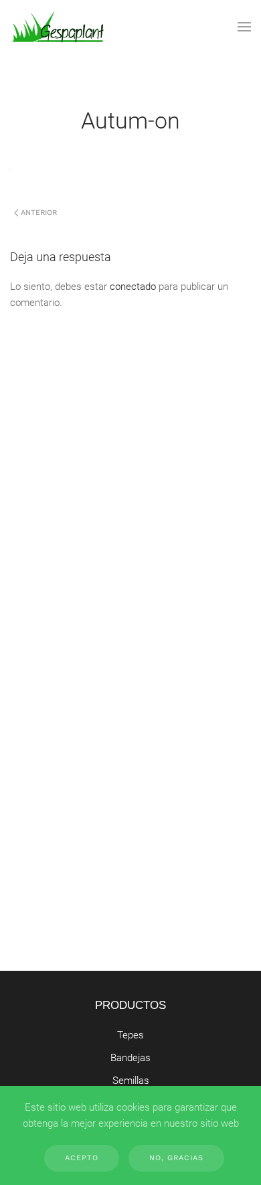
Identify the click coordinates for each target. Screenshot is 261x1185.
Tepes (130, 1035)
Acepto (81, 1158)
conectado (133, 287)
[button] (244, 27)
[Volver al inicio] (58, 27)
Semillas (130, 1081)
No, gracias (176, 1158)
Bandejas (130, 1058)
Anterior (39, 212)
